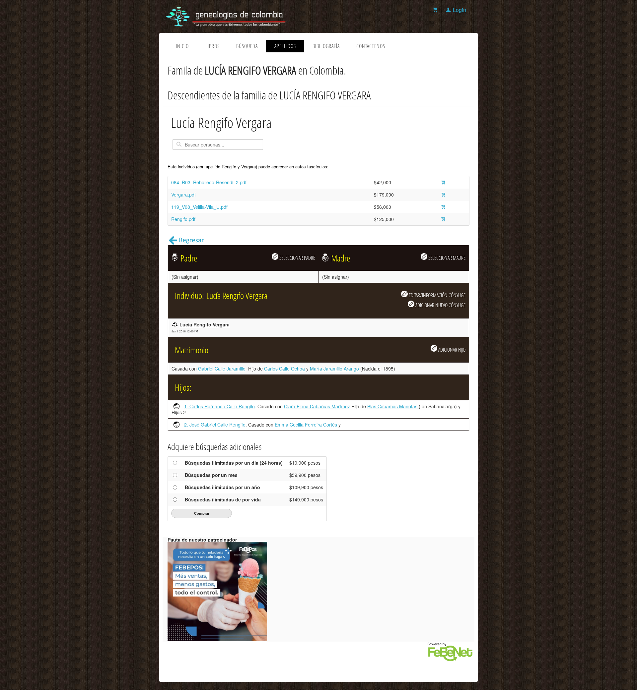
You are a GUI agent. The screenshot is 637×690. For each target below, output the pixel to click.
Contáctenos (370, 46)
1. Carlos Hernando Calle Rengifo (219, 406)
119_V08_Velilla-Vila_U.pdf (199, 206)
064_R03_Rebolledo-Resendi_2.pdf (209, 182)
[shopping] (436, 10)
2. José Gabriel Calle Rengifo (215, 424)
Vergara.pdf (183, 194)
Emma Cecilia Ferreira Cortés (306, 424)
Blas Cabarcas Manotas (393, 406)
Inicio (182, 46)
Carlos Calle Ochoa (284, 368)
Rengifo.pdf (183, 219)
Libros (212, 46)
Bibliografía (326, 46)
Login (459, 10)
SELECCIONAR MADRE (446, 257)
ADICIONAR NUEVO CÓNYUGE (439, 305)
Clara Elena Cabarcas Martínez (317, 406)
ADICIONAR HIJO (451, 349)
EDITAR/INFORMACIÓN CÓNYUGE (436, 295)
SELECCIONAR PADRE (296, 257)
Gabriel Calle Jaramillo (222, 368)
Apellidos (285, 46)
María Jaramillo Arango (334, 368)
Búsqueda (247, 46)
